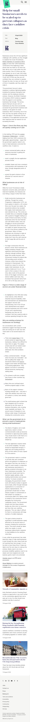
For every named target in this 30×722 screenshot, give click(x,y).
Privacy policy (6, 701)
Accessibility (6, 699)
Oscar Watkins (7, 563)
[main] (15, 339)
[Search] (22, 2)
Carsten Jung (7, 558)
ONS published (9, 75)
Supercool (10, 718)
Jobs (4, 685)
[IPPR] (6, 3)
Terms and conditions (8, 696)
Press (4, 691)
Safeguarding (6, 706)
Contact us (6, 688)
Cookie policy (6, 704)
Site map (5, 709)
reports (22, 361)
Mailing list (6, 694)
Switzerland (8, 379)
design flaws (16, 338)
